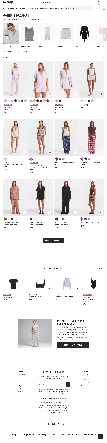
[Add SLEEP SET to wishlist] (24, 94)
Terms (62, 435)
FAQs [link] (21, 389)
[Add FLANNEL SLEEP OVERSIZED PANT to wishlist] (75, 152)
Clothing (10, 51)
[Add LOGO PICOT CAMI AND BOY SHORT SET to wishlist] (50, 152)
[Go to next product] (105, 268)
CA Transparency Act (27, 435)
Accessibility (42, 435)
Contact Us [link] (21, 392)
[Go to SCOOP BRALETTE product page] (40, 283)
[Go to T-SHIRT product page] (13, 283)
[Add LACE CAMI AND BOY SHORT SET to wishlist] (24, 152)
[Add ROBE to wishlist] (75, 94)
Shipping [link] (21, 386)
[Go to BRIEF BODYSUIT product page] (93, 283)
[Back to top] (100, 436)
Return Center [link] (21, 374)
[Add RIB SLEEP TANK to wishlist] (101, 94)
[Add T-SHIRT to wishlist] (23, 288)
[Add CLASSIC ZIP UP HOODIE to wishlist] (76, 288)
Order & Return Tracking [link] (21, 377)
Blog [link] (85, 392)
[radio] (5, 100)
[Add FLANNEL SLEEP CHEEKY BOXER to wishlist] (101, 212)
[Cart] (104, 8)
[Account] (100, 8)
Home (4, 51)
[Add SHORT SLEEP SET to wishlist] (50, 94)
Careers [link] (85, 389)
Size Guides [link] (21, 380)
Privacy (53, 435)
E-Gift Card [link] (85, 380)
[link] (73, 345)
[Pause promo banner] (94, 2)
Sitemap (13, 435)
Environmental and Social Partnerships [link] (85, 386)
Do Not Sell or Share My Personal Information (82, 435)
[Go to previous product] (93, 268)
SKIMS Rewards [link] (86, 377)
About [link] (86, 374)
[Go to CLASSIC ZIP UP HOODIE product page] (67, 283)
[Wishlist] (95, 8)
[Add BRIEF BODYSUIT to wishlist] (103, 288)
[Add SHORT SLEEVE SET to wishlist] (50, 212)
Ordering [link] (21, 383)
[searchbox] (80, 8)
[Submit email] (68, 384)
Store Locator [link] (86, 383)
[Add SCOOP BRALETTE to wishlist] (50, 288)
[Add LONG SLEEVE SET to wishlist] (24, 212)
